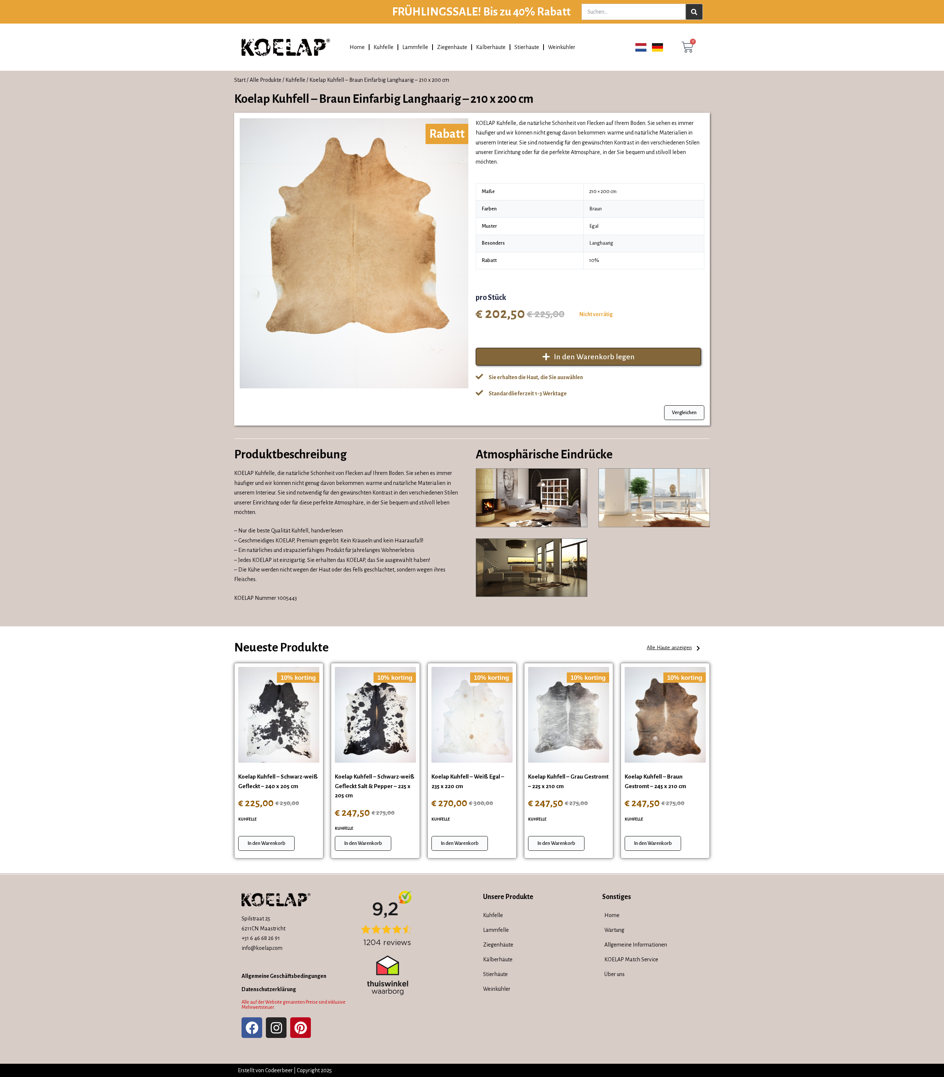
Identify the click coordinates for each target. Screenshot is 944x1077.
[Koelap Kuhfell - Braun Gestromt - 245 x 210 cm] (665, 715)
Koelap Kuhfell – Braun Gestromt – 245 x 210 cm (655, 781)
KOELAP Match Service (631, 959)
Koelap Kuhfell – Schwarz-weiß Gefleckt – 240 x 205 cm (278, 781)
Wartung (614, 930)
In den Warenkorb (266, 843)
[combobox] (633, 12)
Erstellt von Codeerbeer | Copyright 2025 (285, 1070)
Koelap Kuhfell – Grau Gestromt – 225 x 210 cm (568, 781)
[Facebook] (252, 1027)
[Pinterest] (300, 1027)
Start (240, 80)
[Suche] (694, 12)
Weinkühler (561, 47)
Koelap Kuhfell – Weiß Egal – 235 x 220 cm (467, 781)
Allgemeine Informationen (635, 945)
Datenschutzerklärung (269, 989)
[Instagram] (276, 1027)
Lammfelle (415, 47)
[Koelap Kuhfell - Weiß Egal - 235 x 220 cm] (472, 715)
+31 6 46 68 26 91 (261, 938)
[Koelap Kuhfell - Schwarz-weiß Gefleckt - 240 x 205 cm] (278, 715)
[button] (674, 648)
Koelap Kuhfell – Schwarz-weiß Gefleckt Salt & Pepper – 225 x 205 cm (374, 785)
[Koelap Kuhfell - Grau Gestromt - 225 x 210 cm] (568, 715)
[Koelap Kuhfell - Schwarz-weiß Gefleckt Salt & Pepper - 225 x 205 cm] (375, 715)
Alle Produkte (265, 80)
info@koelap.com (262, 948)
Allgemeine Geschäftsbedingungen (284, 976)
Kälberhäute (491, 47)
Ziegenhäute (452, 47)
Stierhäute (526, 47)
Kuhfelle (383, 47)
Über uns (614, 974)
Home (357, 47)
